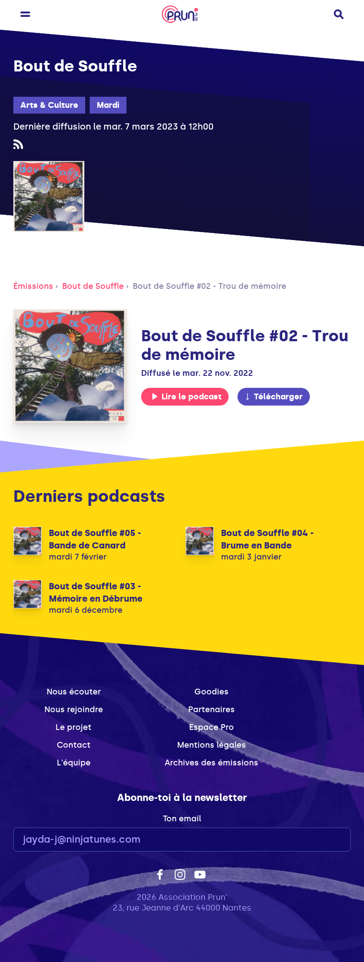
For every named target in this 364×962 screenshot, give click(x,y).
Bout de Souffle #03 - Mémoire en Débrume (95, 592)
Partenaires (211, 709)
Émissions (33, 286)
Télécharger (278, 397)
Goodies (211, 692)
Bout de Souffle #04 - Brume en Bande (267, 539)
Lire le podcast (192, 397)
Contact (74, 745)
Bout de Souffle (93, 286)
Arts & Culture (49, 105)
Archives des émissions (211, 763)
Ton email (182, 819)
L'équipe (74, 763)
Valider (319, 840)
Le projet (73, 727)
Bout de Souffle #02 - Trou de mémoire (209, 286)
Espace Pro (211, 727)
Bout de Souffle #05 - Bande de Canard (95, 539)
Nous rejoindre (73, 709)
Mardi (108, 105)
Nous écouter (74, 692)
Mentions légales (211, 745)
